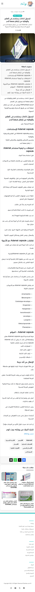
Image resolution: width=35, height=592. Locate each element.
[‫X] (19, 460)
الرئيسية (21, 12)
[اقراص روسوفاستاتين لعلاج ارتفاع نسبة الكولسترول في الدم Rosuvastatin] (26, 496)
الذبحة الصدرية (10, 440)
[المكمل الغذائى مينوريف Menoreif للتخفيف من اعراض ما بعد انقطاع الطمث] (26, 476)
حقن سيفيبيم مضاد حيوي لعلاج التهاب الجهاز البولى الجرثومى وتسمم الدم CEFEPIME (10, 485)
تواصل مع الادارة (29, 534)
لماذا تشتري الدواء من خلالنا (27, 532)
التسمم (20, 440)
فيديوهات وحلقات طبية (28, 529)
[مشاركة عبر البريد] (11, 460)
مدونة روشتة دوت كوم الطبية (26, 526)
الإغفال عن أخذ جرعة (23, 90)
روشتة (32, 523)
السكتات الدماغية (26, 444)
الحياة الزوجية (30, 552)
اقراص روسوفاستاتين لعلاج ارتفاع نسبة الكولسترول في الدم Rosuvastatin (27, 505)
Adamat (28, 440)
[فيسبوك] (24, 460)
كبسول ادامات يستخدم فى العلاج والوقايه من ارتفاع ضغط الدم (18, 71)
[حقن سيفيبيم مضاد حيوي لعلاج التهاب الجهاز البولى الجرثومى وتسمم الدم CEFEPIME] (9, 476)
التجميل (32, 576)
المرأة (32, 565)
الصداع (16, 444)
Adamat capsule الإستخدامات (19, 76)
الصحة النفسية (30, 550)
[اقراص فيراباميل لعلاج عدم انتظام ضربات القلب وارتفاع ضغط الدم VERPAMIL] (9, 495)
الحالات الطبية (30, 547)
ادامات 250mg (29, 434)
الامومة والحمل (30, 573)
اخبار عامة (31, 544)
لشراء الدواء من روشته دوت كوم (18, 93)
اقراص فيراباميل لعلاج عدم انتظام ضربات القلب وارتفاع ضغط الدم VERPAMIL (10, 502)
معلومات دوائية (14, 12)
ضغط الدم (28, 452)
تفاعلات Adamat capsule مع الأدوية (16, 84)
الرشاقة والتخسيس (29, 570)
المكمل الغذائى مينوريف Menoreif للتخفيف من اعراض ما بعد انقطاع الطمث (26, 484)
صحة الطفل (31, 567)
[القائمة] (2, 4)
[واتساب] (15, 460)
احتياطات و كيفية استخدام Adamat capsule (17, 79)
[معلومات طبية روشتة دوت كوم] (26, 3)
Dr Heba (17, 30)
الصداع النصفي (27, 448)
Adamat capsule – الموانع (20, 87)
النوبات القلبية (15, 448)
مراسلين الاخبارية (29, 555)
